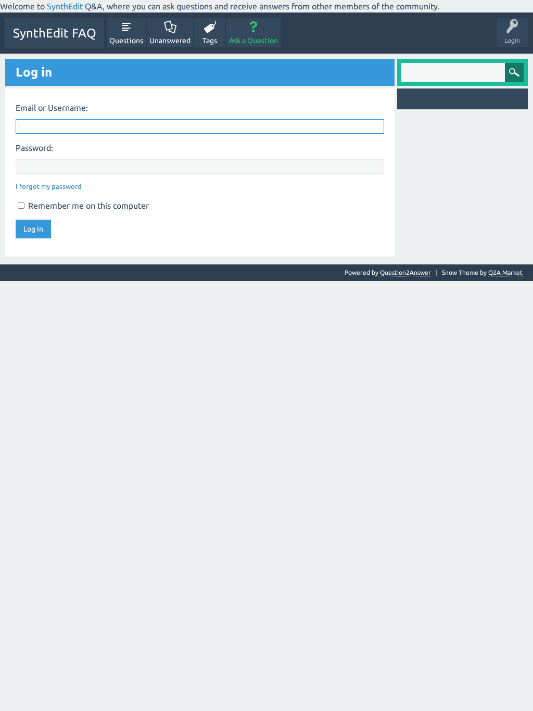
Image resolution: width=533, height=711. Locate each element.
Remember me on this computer (87, 205)
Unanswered (170, 40)
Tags (209, 40)
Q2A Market (505, 272)
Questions (126, 40)
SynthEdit (65, 6)
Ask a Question (253, 40)
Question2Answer (405, 272)
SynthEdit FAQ (54, 33)
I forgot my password (49, 186)
